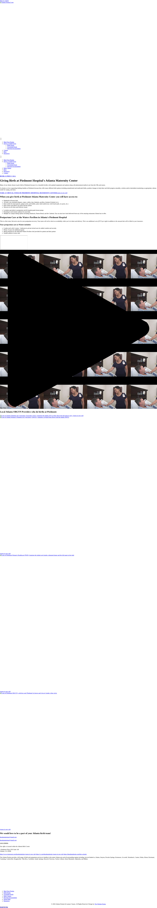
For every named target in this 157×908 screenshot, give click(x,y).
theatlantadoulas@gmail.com (8, 840)
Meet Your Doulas (9, 142)
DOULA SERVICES (10, 143)
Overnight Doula (12, 147)
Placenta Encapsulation (14, 148)
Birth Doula (10, 145)
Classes (6, 150)
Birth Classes (7, 168)
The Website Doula (100, 904)
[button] (78, 329)
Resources (7, 153)
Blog (5, 152)
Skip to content (4, 1)
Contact (6, 173)
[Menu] (0, 139)
